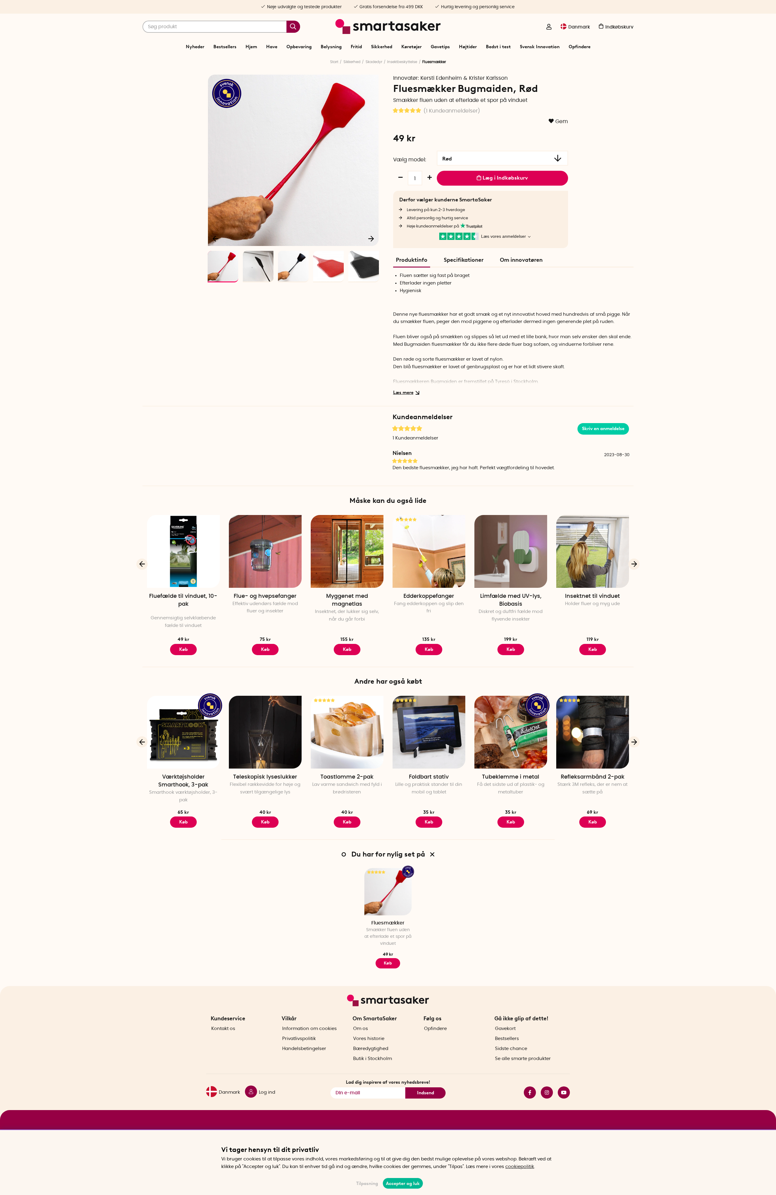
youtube (561, 1092)
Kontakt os (223, 1028)
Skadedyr (374, 62)
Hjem (251, 46)
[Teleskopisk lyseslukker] (265, 732)
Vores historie (368, 1038)
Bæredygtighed (370, 1048)
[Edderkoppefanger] (429, 551)
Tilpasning (367, 1183)
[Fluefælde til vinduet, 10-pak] (183, 551)
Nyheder (195, 46)
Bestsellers (224, 46)
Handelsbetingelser (304, 1048)
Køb (347, 649)
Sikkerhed (381, 46)
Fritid (356, 46)
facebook (527, 1092)
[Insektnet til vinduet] (592, 551)
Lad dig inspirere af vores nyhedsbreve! (388, 1082)
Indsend (425, 1093)
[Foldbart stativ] (429, 732)
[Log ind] (549, 27)
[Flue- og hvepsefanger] (265, 551)
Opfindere (579, 46)
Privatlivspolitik (299, 1038)
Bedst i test (498, 46)
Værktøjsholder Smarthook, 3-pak (183, 781)
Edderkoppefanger (428, 596)
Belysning (331, 46)
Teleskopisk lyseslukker (265, 777)
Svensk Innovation (540, 46)
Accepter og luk (403, 1183)
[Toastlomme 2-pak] (347, 732)
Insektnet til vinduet (592, 596)
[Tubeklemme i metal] (510, 732)
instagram (544, 1092)
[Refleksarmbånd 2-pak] (592, 732)
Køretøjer (411, 46)
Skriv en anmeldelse (603, 428)
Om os (360, 1028)
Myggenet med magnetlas (347, 600)
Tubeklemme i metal (510, 777)
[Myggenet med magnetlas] (347, 551)
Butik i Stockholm (372, 1058)
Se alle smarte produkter (523, 1058)
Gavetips (440, 46)
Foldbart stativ (429, 777)
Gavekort (505, 1028)
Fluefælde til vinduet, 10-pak (183, 600)
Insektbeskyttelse (402, 62)
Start (334, 62)
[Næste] (371, 238)
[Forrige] (216, 238)
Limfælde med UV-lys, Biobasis (510, 600)
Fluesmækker (387, 923)
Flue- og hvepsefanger (265, 596)
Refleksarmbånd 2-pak (592, 777)
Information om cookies (309, 1028)
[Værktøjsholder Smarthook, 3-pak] (183, 732)
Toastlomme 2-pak (346, 777)
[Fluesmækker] (388, 891)
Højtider (468, 46)
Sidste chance (511, 1048)
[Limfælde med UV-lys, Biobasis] (510, 551)
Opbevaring (299, 46)
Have (271, 46)
